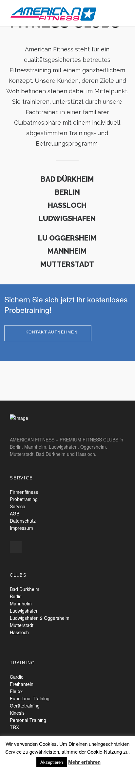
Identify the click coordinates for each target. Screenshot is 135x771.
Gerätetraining (25, 705)
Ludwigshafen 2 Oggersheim (39, 618)
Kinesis (17, 712)
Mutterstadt (21, 625)
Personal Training (28, 720)
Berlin (16, 596)
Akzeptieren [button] (51, 762)
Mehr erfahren (84, 761)
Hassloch (19, 632)
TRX (14, 727)
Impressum (21, 528)
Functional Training (29, 698)
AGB (14, 513)
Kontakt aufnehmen (52, 332)
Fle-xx (16, 691)
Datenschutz (23, 520)
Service (17, 506)
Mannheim (21, 603)
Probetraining (24, 499)
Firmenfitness (24, 492)
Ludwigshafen (24, 610)
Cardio (17, 676)
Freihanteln (21, 684)
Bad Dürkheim (24, 589)
